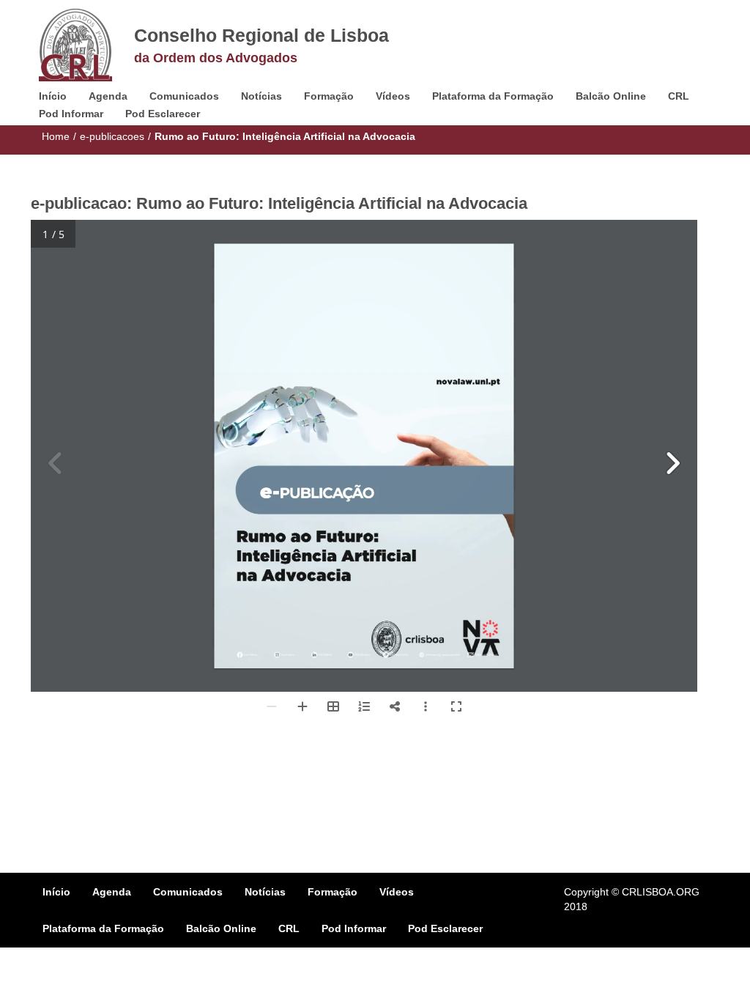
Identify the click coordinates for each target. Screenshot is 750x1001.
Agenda (108, 96)
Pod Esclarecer (162, 113)
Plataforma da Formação (493, 96)
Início (53, 96)
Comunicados (184, 96)
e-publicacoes (112, 136)
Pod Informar (71, 113)
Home (56, 136)
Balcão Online (611, 96)
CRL (678, 96)
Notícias (261, 96)
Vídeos (393, 96)
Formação (329, 96)
